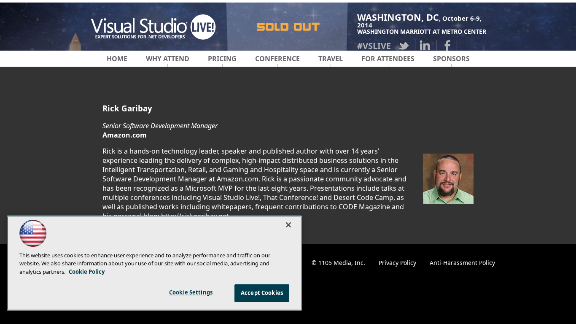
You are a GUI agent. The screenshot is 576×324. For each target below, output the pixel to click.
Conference (277, 58)
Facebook (446, 45)
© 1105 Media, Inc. (338, 263)
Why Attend (167, 58)
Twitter (404, 45)
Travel (330, 58)
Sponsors (451, 58)
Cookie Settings (191, 292)
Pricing (222, 58)
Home (117, 58)
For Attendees (388, 58)
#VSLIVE (374, 45)
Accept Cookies (262, 293)
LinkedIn (425, 45)
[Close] (288, 225)
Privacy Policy (397, 263)
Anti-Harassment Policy (462, 263)
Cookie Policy (87, 271)
